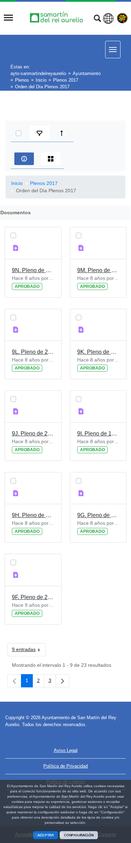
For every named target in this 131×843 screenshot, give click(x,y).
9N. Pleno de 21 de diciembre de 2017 (33, 270)
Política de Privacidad (65, 766)
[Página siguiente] (63, 680)
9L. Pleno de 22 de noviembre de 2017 (33, 352)
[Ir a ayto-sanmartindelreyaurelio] (57, 17)
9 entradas (29, 651)
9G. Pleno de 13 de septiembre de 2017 (98, 515)
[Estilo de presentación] (50, 158)
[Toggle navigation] (8, 17)
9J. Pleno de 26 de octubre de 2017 (33, 434)
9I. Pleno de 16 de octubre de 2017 (98, 434)
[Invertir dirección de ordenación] (63, 133)
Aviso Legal (66, 750)
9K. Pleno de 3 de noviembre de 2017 (98, 352)
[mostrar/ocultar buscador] (97, 19)
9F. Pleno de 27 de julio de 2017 (33, 597)
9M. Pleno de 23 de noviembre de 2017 (98, 270)
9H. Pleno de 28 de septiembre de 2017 (33, 515)
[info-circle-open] (24, 158)
